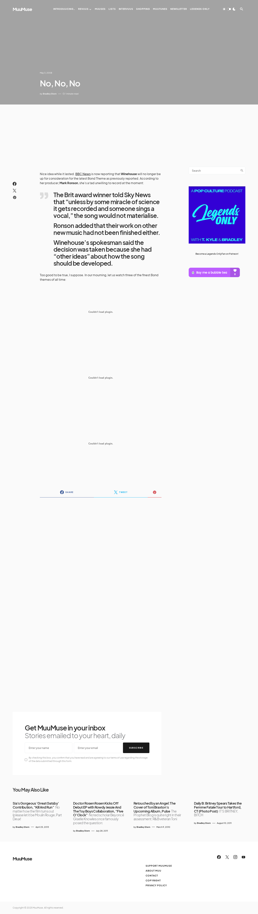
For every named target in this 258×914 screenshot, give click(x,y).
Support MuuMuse (159, 865)
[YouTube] (243, 857)
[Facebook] (219, 857)
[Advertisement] (129, 132)
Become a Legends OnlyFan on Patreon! (217, 253)
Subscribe (136, 747)
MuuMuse (22, 9)
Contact (152, 875)
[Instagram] (235, 857)
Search (242, 170)
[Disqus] (100, 549)
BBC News (83, 174)
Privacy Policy (156, 885)
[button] (229, 9)
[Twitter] (227, 857)
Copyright (153, 880)
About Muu (153, 870)
